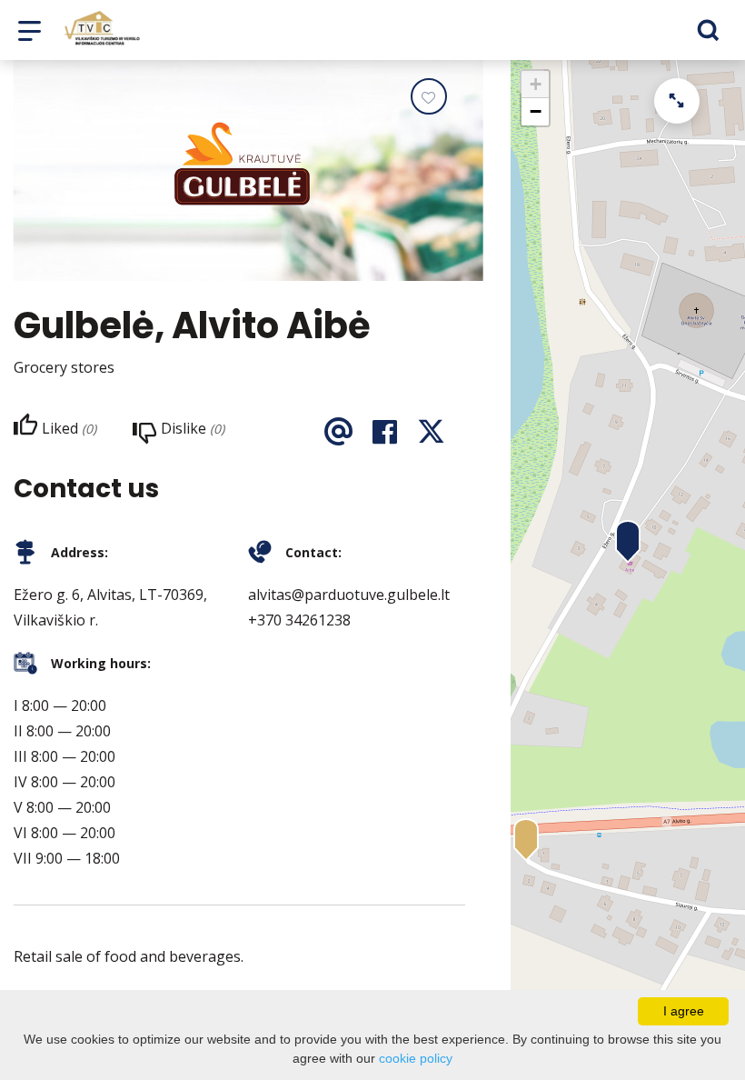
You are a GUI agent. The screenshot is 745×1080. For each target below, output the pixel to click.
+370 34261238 (299, 620)
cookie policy (415, 1058)
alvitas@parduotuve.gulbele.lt (349, 595)
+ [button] (535, 84)
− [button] (535, 111)
